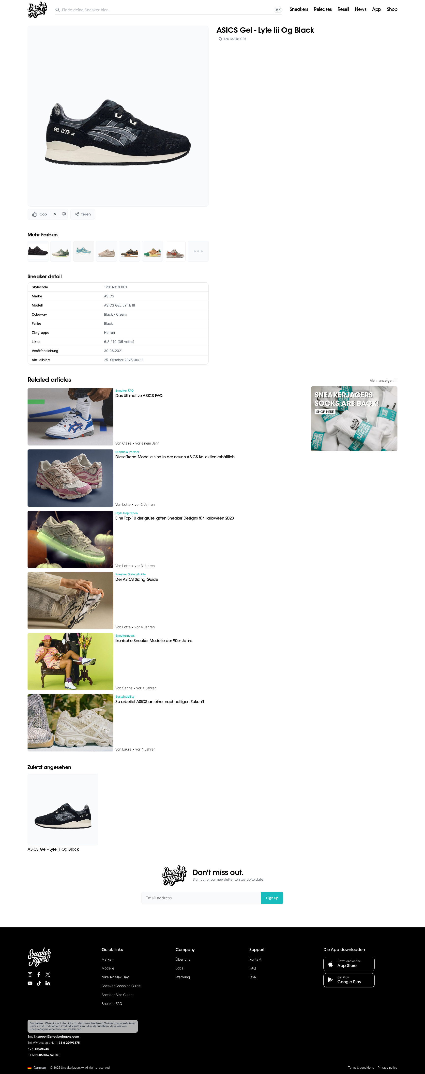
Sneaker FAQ (112, 1003)
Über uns (183, 959)
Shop (392, 10)
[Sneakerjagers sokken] (354, 418)
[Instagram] (30, 974)
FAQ (252, 968)
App (376, 10)
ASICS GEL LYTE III (119, 305)
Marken (107, 959)
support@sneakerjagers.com (57, 1036)
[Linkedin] (47, 983)
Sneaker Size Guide (117, 995)
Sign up (272, 898)
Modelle (108, 968)
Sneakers (299, 10)
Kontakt (255, 959)
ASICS (109, 296)
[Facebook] (38, 974)
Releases (323, 10)
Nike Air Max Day (115, 977)
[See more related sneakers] (198, 251)
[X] (47, 974)
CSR (252, 977)
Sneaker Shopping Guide (121, 986)
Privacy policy (387, 1067)
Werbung (183, 977)
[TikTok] (38, 983)
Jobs (179, 968)
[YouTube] (30, 983)
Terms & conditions (361, 1067)
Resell (343, 10)
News (360, 10)
